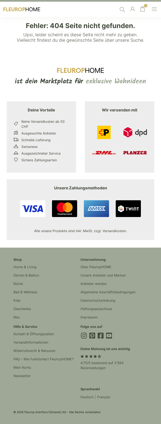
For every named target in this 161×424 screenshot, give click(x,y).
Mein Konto (22, 367)
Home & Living (24, 267)
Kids (16, 300)
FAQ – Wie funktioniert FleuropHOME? (43, 359)
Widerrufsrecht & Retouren (34, 351)
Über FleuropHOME (95, 267)
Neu (16, 317)
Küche (18, 284)
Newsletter (22, 376)
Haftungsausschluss (96, 309)
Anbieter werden (93, 284)
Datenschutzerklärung (97, 300)
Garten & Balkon (26, 275)
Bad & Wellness (25, 292)
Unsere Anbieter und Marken (103, 275)
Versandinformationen (30, 342)
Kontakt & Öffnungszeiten (33, 334)
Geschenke (22, 309)
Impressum (89, 317)
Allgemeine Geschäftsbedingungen (107, 292)
